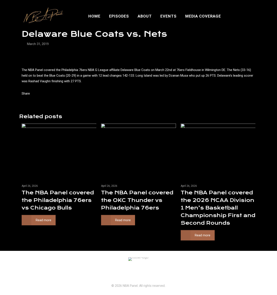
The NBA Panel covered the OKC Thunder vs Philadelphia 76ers (137, 200)
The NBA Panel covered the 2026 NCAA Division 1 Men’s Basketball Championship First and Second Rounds (218, 208)
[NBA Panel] (42, 16)
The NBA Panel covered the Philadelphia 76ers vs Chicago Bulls (58, 200)
